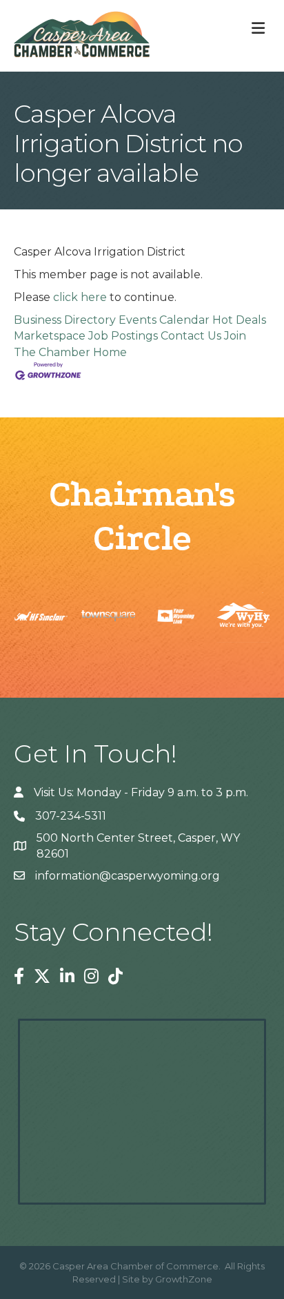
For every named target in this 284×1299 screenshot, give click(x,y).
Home (110, 352)
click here (80, 297)
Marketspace (49, 335)
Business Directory (65, 319)
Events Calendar (164, 319)
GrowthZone (183, 1279)
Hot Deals (239, 319)
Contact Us (191, 335)
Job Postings (123, 335)
